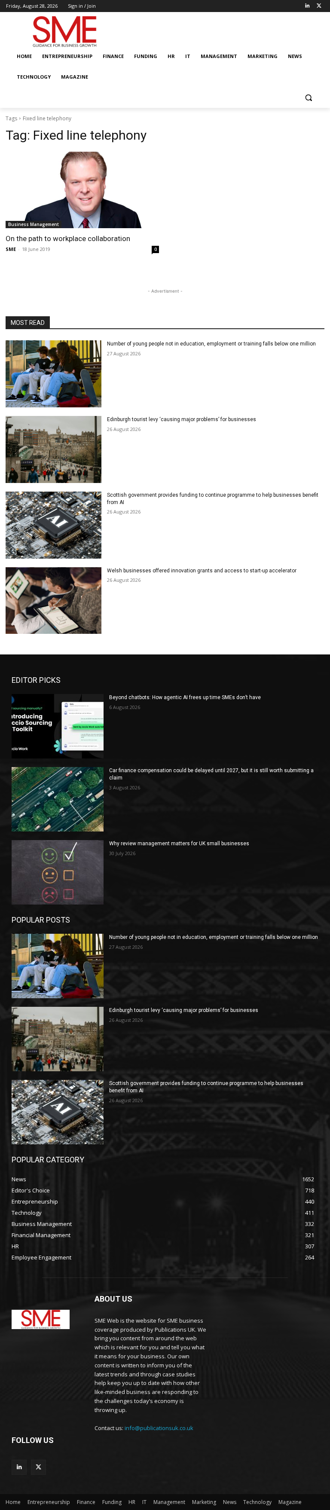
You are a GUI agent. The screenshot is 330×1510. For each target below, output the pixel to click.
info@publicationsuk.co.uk (159, 1428)
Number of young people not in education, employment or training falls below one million (211, 344)
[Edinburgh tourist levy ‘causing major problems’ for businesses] (53, 449)
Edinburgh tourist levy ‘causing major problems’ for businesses (181, 419)
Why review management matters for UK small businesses (179, 844)
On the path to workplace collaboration (68, 238)
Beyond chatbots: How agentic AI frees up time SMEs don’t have (185, 697)
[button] (308, 98)
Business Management (33, 224)
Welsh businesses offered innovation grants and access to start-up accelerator (201, 571)
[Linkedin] (307, 6)
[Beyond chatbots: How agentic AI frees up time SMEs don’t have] (58, 726)
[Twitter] (319, 6)
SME (11, 249)
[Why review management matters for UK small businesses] (58, 872)
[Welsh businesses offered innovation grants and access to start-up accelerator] (53, 600)
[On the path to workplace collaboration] (82, 190)
